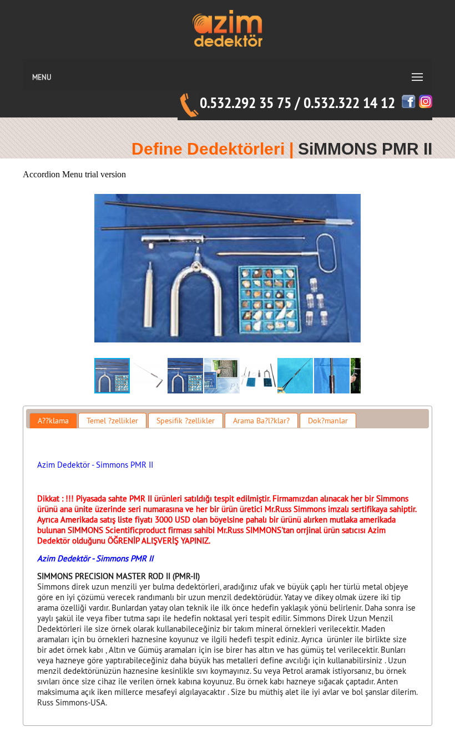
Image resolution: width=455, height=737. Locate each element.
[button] (351, 268)
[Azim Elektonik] (228, 55)
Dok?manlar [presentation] (328, 421)
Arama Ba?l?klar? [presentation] (261, 421)
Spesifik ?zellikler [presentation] (185, 421)
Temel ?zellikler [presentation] (112, 421)
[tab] (53, 420)
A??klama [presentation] (53, 421)
